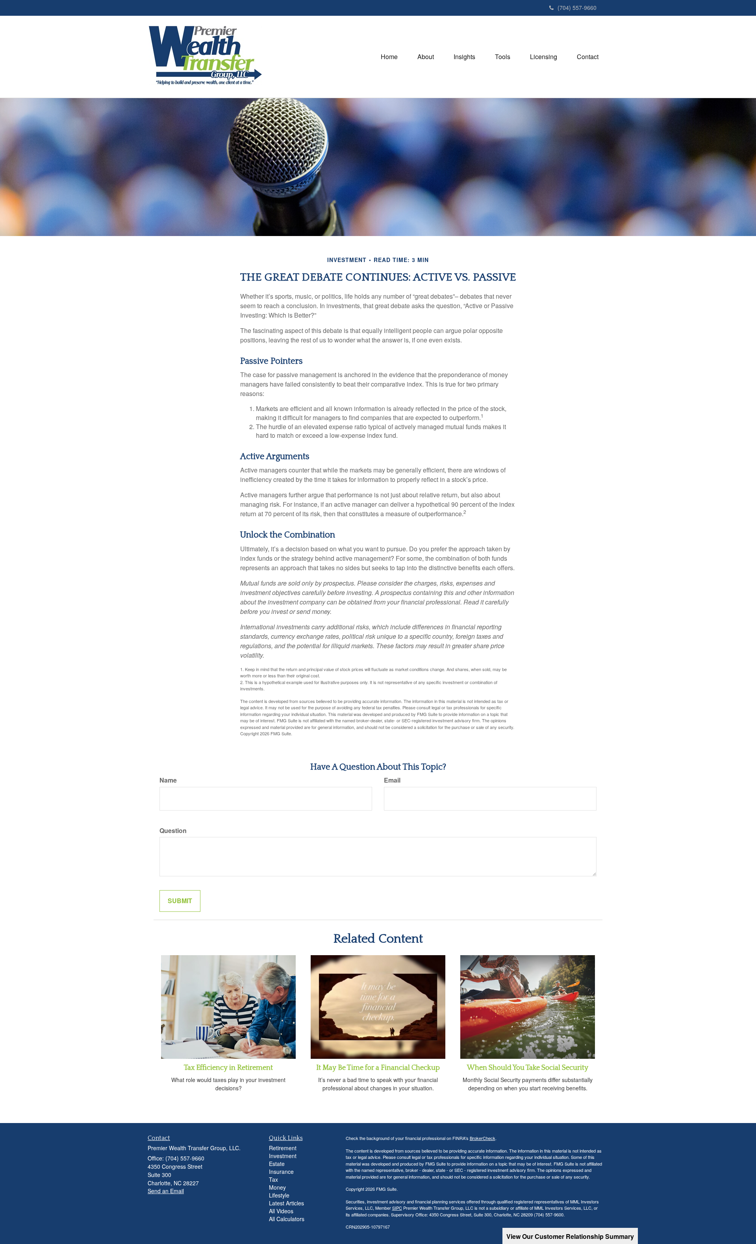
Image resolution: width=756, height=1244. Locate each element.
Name (168, 780)
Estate (277, 1164)
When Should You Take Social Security (527, 1068)
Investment (282, 1156)
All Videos (281, 1211)
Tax (273, 1179)
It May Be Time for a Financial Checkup (378, 1068)
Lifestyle (279, 1195)
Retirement (282, 1148)
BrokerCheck (482, 1138)
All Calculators (286, 1219)
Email (392, 780)
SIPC (397, 1208)
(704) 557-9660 (577, 7)
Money (277, 1187)
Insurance (281, 1171)
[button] (426, 56)
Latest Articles (286, 1203)
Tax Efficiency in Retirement (228, 1068)
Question (173, 830)
